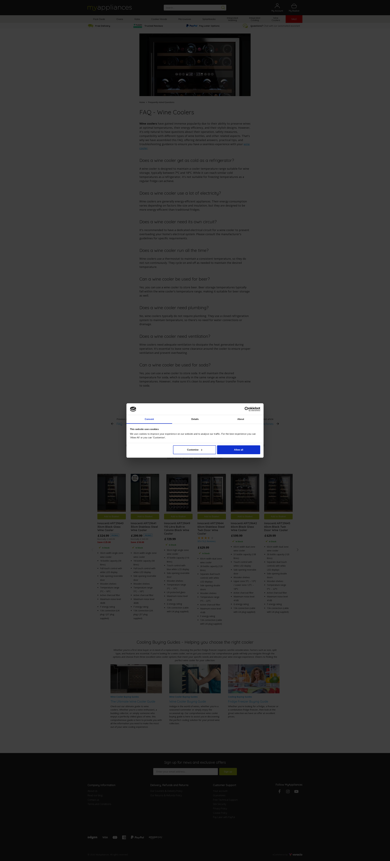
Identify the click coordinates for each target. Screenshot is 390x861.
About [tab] (240, 419)
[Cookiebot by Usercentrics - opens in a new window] (247, 409)
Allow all (238, 449)
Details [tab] (195, 419)
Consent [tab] (149, 419)
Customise (193, 449)
